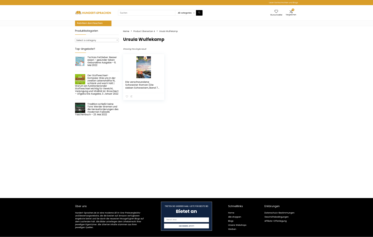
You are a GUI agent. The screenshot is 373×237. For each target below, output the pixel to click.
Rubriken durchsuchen (90, 23)
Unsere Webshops (237, 225)
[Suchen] (199, 13)
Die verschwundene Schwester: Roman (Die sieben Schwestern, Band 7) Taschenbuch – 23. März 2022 (142, 87)
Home (126, 31)
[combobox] (97, 40)
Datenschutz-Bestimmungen (279, 212)
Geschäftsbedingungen (276, 216)
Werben (232, 229)
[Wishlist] (276, 11)
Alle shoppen (234, 216)
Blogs (230, 220)
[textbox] (97, 40)
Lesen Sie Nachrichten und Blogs (283, 2)
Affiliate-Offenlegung (275, 220)
